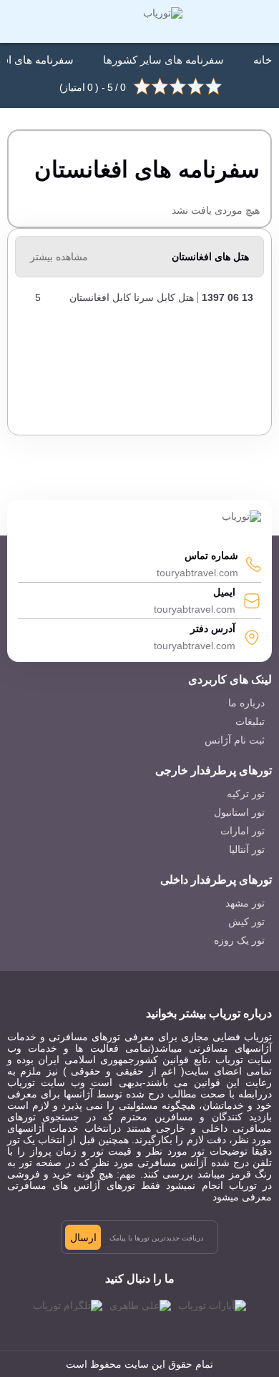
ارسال (83, 1237)
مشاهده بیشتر (59, 256)
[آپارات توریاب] (212, 1305)
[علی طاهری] (140, 1305)
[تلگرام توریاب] (67, 1305)
